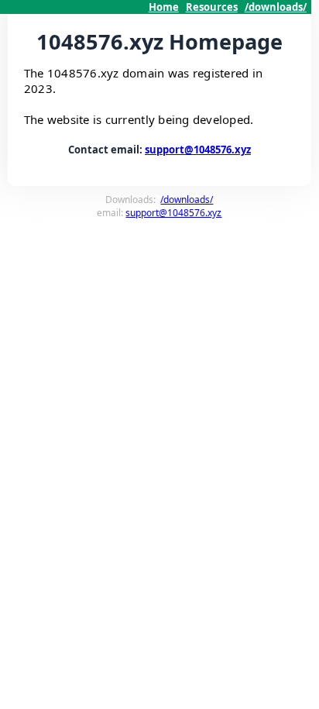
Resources (212, 7)
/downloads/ (276, 7)
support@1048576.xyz (198, 150)
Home (164, 7)
